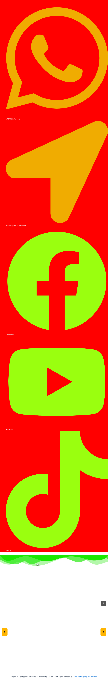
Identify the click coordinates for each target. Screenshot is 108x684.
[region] (54, 635)
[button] (103, 603)
